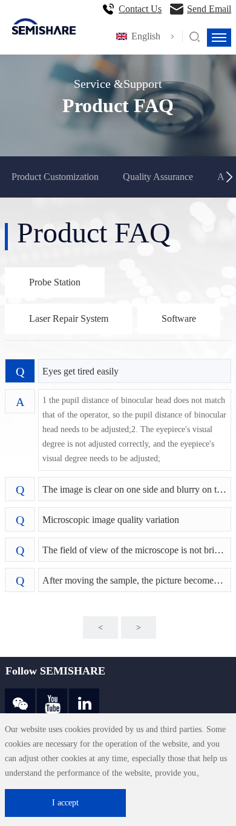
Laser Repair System (68, 318)
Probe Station (54, 282)
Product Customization (55, 177)
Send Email (209, 9)
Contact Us (140, 9)
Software (179, 318)
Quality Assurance (158, 177)
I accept (65, 802)
